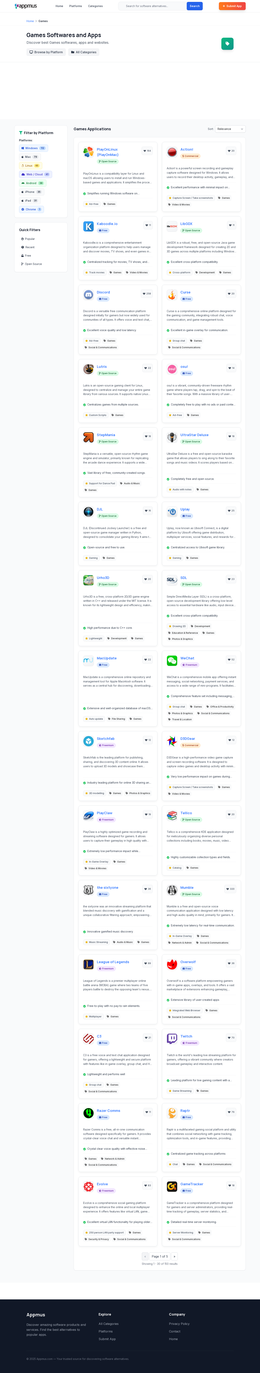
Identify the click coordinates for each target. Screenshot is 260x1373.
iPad (31, 200)
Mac (31, 156)
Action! (186, 149)
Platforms (75, 6)
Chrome (33, 209)
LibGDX (186, 223)
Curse (185, 292)
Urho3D (103, 577)
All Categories (86, 52)
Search (195, 6)
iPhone (32, 191)
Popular (30, 238)
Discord (103, 292)
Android (34, 183)
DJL (100, 509)
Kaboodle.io (107, 223)
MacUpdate (107, 658)
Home (59, 6)
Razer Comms (108, 1110)
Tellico (186, 813)
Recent (30, 247)
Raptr (185, 1110)
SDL (183, 577)
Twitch (186, 1036)
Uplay (185, 509)
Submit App (234, 6)
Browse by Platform (48, 52)
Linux (31, 165)
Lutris (102, 366)
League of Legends (113, 962)
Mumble (187, 887)
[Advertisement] (130, 90)
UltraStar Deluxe (194, 434)
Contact (174, 1331)
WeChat (187, 658)
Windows (34, 148)
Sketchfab (106, 738)
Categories (95, 6)
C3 (99, 1036)
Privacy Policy (179, 1324)
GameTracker (191, 1184)
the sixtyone (107, 887)
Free (28, 255)
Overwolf (188, 962)
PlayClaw (104, 813)
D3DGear (187, 738)
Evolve (102, 1184)
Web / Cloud (37, 174)
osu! (184, 366)
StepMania (106, 434)
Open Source (33, 264)
